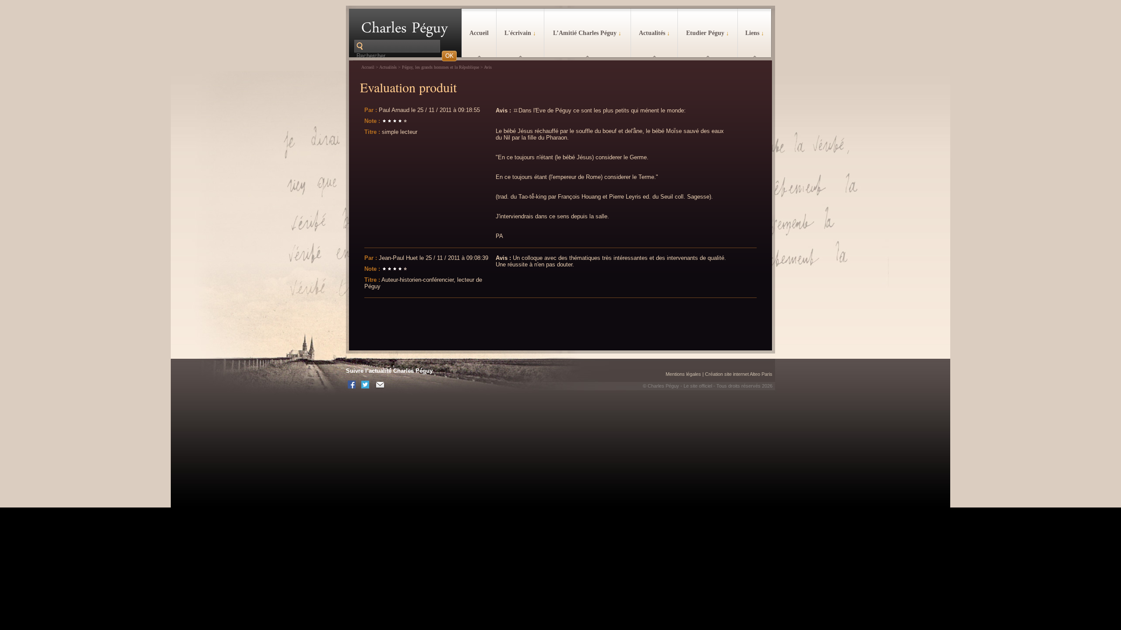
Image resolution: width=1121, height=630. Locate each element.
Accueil (479, 33)
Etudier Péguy (707, 33)
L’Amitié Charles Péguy (587, 33)
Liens (754, 33)
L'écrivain (520, 33)
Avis (488, 67)
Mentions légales (683, 374)
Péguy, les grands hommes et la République (440, 67)
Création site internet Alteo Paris (738, 374)
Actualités (654, 33)
